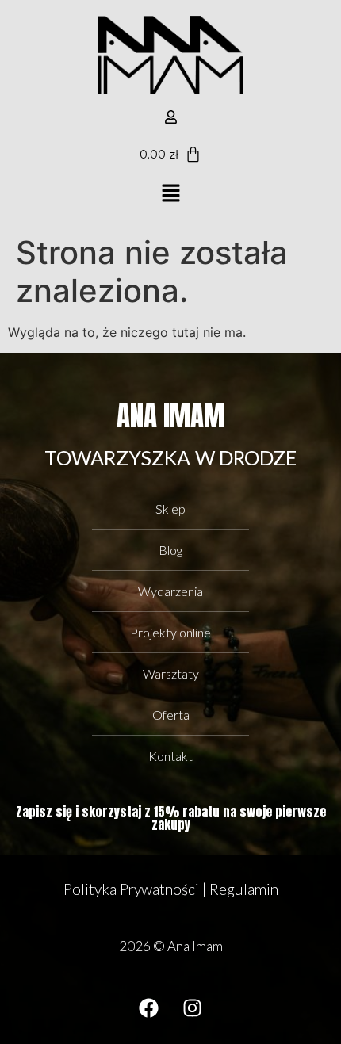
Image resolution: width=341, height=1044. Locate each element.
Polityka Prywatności (131, 889)
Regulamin (243, 889)
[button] (170, 194)
